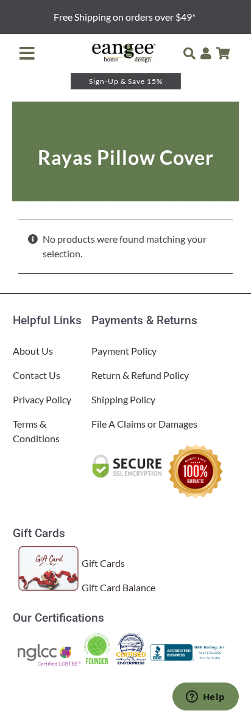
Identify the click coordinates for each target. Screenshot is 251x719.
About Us (33, 350)
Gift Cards (103, 563)
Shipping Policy (123, 399)
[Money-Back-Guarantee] (195, 445)
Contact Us (36, 375)
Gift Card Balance (118, 587)
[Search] (189, 53)
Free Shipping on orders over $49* (125, 17)
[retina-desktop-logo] (124, 46)
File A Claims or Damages (144, 423)
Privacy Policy (42, 399)
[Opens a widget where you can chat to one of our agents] (205, 698)
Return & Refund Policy (140, 375)
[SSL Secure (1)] (128, 458)
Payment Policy (124, 350)
